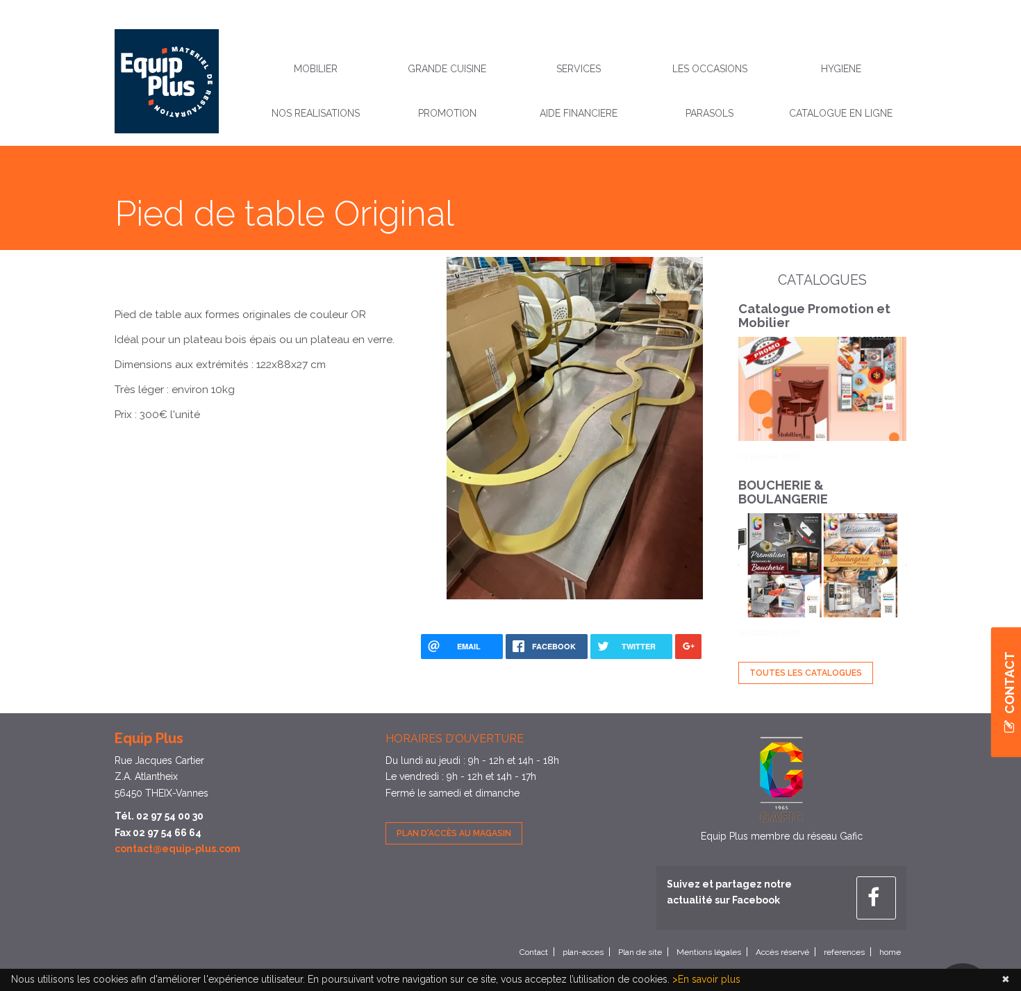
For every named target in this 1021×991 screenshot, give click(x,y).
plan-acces (583, 952)
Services (578, 68)
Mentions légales (708, 952)
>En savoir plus (706, 979)
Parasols (709, 113)
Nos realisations (316, 113)
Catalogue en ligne (841, 113)
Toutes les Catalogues (805, 673)
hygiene (841, 68)
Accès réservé (782, 952)
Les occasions (709, 68)
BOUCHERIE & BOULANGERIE (783, 492)
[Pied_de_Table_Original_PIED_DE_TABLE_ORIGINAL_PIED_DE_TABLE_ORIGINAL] (575, 427)
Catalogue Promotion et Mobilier (814, 315)
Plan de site (640, 952)
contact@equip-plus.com (177, 848)
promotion (447, 113)
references (844, 952)
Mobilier (316, 68)
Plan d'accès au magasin (454, 833)
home (890, 952)
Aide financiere (578, 113)
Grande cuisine (447, 68)
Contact (534, 952)
